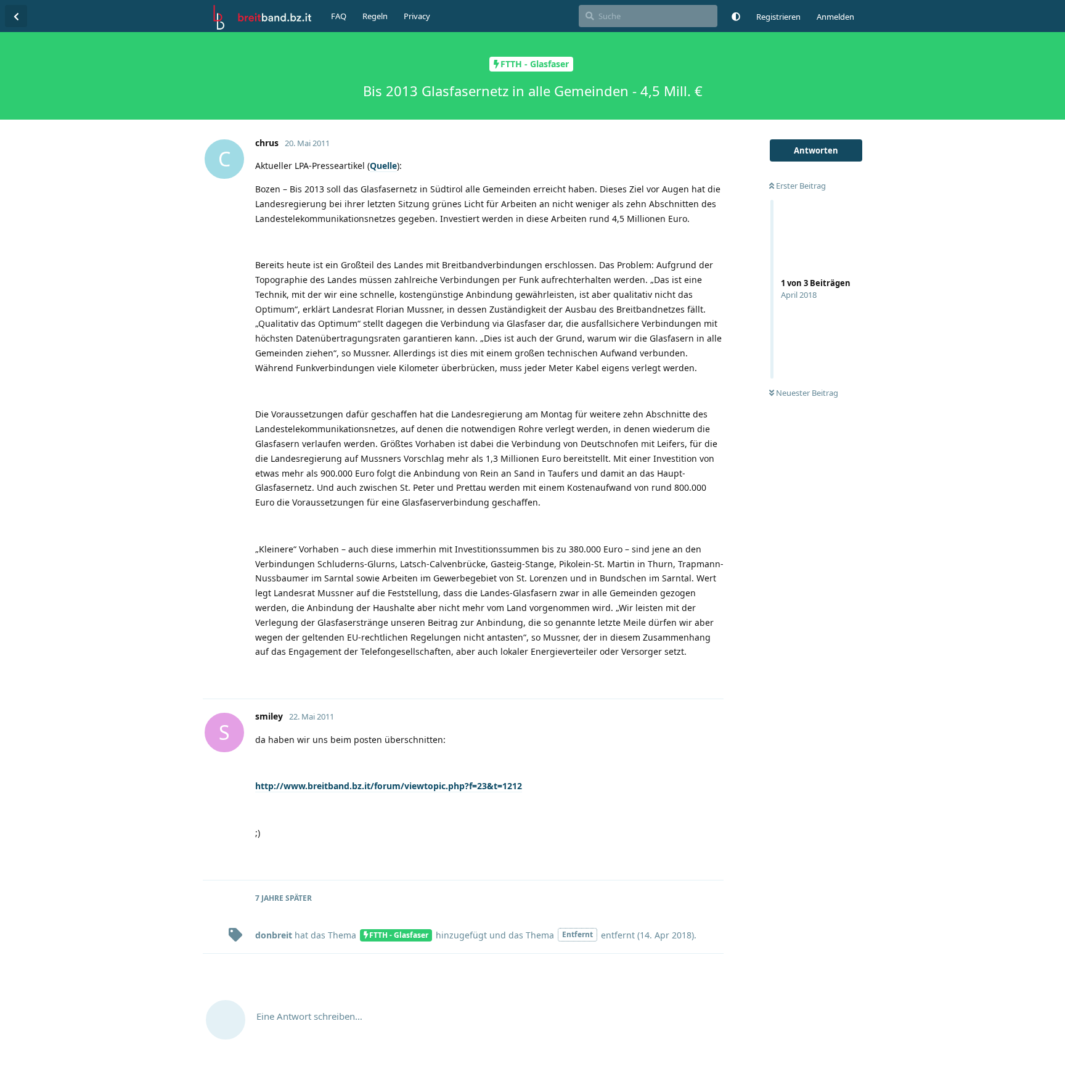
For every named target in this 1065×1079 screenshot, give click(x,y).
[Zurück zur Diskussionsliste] (16, 16)
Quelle (383, 165)
